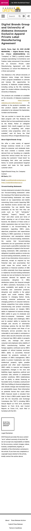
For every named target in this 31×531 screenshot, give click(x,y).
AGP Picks (4, 3)
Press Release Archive (18, 520)
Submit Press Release (15, 524)
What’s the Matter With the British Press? (15, 3)
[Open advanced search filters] (24, 16)
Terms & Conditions (15, 528)
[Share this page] (28, 16)
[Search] (19, 16)
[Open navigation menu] (3, 16)
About (7, 520)
